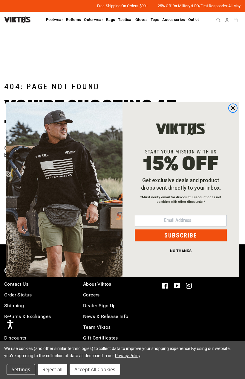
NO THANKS (181, 251)
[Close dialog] (233, 108)
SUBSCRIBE (180, 235)
